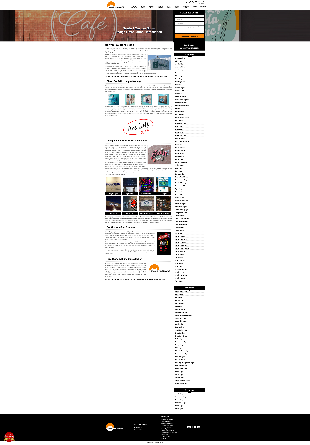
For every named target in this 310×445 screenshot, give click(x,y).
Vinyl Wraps (179, 257)
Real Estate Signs (181, 366)
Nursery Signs (180, 357)
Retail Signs (179, 372)
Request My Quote (188, 36)
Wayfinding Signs (181, 269)
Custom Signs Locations (167, 429)
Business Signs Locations (167, 430)
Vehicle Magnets (181, 245)
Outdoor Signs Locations (167, 423)
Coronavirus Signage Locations (169, 432)
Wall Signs (178, 266)
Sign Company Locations (167, 419)
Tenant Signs (179, 215)
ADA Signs (178, 61)
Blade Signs (179, 76)
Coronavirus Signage (182, 100)
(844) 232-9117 (196, 1)
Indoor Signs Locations (166, 421)
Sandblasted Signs (181, 201)
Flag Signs (178, 126)
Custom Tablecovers (182, 105)
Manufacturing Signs (182, 351)
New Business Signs (182, 354)
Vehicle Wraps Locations (167, 425)
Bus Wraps (178, 85)
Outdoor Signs (151, 7)
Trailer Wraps (179, 227)
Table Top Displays (181, 210)
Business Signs (186, 7)
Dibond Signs (179, 111)
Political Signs (180, 360)
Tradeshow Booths (181, 221)
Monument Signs (181, 162)
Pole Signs (178, 171)
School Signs (179, 377)
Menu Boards (179, 156)
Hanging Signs (180, 138)
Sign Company (134, 7)
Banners (178, 73)
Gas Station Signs (181, 330)
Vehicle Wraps (160, 7)
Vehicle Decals (180, 236)
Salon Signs (179, 375)
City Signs (178, 306)
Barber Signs (179, 300)
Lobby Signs (179, 153)
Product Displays (181, 183)
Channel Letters (180, 97)
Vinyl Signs (169, 7)
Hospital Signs (180, 333)
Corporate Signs (180, 318)
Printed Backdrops (181, 180)
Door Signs (179, 120)
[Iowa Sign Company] (116, 426)
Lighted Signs (180, 150)
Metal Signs (179, 159)
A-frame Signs (180, 58)
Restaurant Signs (181, 369)
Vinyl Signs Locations (166, 427)
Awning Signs (179, 70)
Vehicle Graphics (181, 239)
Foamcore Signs (180, 135)
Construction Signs (181, 312)
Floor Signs (179, 132)
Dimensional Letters (182, 117)
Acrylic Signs (179, 64)
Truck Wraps (179, 230)
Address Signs (180, 67)
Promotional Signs (181, 186)
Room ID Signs (180, 195)
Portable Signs (180, 174)
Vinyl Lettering (180, 251)
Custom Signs (176, 7)
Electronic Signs (180, 123)
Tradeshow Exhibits (181, 224)
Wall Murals (179, 263)
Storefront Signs (181, 207)
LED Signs (178, 144)
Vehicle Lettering (181, 242)
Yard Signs (179, 281)
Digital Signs (179, 114)
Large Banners (180, 147)
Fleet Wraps (179, 129)
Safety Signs (179, 198)
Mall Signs (178, 348)
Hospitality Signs (181, 336)
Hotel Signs (179, 339)
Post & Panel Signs (181, 177)
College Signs (180, 309)
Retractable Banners (182, 192)
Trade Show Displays (182, 218)
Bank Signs (179, 294)
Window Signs (180, 278)
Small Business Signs (182, 380)
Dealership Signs (180, 321)
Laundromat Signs (181, 342)
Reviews (194, 6)
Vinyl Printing (179, 254)
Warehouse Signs (181, 383)
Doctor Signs (179, 327)
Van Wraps (178, 233)
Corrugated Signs (181, 102)
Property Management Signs (184, 363)
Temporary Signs (181, 213)
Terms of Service (165, 436)
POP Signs (178, 168)
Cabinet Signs (180, 88)
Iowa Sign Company (166, 417)
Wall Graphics (179, 260)
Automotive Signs (181, 291)
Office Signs (179, 165)
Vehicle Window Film (182, 248)
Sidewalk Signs (180, 204)
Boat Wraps (179, 79)
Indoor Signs (142, 7)
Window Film (179, 272)
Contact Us (203, 7)
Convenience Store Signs (183, 315)
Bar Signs (178, 297)
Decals (177, 108)
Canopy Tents (179, 91)
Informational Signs (182, 141)
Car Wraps (178, 94)
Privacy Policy (164, 434)
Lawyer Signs (179, 345)
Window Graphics (181, 275)
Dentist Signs (179, 324)
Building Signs (180, 82)
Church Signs (179, 303)
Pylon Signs (179, 189)
